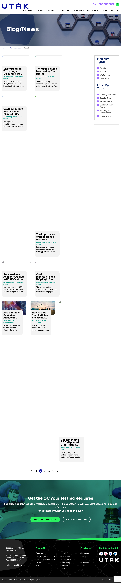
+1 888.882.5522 (19, 555)
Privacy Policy (65, 556)
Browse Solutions (76, 519)
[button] (117, 4)
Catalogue (64, 10)
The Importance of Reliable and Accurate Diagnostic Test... (46, 238)
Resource (104, 72)
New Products (106, 101)
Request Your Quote (45, 519)
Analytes (83, 566)
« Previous (32, 471)
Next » (57, 471)
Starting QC (51, 10)
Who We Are (77, 10)
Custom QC (28, 10)
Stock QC (40, 10)
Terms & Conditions (67, 559)
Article (103, 68)
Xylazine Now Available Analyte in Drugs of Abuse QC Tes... (11, 319)
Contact (104, 10)
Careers (38, 563)
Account (115, 10)
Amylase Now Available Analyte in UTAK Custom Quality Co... (13, 278)
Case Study (105, 78)
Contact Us (64, 553)
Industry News (106, 116)
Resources (91, 10)
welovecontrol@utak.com (16, 565)
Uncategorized (15, 48)
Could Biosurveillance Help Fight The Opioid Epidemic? (47, 278)
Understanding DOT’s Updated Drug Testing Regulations (70, 443)
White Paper (105, 75)
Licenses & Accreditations (45, 556)
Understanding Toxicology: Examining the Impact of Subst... (13, 72)
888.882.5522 (107, 4)
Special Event (106, 98)
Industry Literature (108, 95)
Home (4, 48)
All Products (84, 553)
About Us (39, 553)
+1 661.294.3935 (17, 558)
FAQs (38, 566)
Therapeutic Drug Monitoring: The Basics (46, 71)
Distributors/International (45, 559)
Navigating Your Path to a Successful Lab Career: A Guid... (40, 317)
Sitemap (63, 568)
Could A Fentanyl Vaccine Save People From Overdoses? (13, 113)
